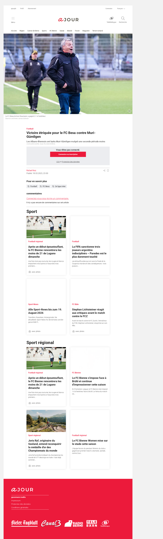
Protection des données (21, 504)
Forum (77, 31)
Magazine (85, 31)
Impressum (16, 501)
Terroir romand (97, 31)
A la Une (14, 31)
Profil (22, 8)
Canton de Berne (33, 31)
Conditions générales (19, 507)
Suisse (62, 31)
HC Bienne (53, 31)
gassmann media (18, 497)
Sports (44, 31)
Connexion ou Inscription (68, 154)
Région (22, 31)
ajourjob (13, 8)
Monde (69, 31)
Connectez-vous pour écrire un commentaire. (47, 198)
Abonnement (32, 8)
